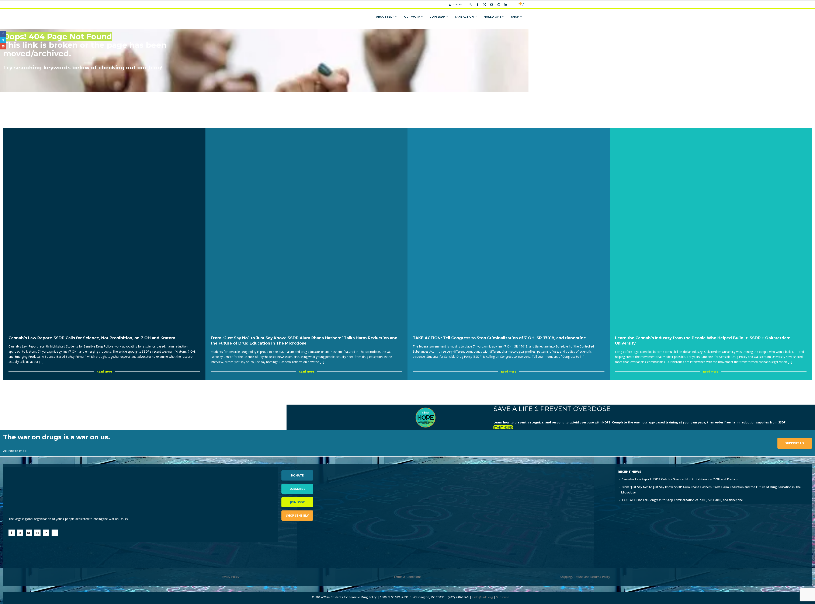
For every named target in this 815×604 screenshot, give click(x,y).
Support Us (794, 443)
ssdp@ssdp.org (482, 597)
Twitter (3, 40)
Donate (297, 475)
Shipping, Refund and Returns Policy (585, 577)
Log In (458, 4)
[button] (470, 4)
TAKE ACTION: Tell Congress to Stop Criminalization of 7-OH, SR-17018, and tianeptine (682, 500)
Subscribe (297, 489)
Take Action (464, 16)
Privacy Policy (230, 577)
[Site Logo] (306, 17)
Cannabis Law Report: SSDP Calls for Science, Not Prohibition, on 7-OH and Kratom (680, 479)
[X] (485, 4)
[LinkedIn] (506, 4)
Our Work (412, 16)
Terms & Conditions (407, 577)
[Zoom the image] (496, 470)
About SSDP (385, 16)
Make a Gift (492, 16)
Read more (104, 371)
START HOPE (502, 427)
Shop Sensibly (297, 515)
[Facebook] (478, 4)
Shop (515, 16)
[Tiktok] (513, 4)
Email (3, 46)
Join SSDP (437, 16)
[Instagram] (499, 4)
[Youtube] (492, 4)
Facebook (3, 34)
